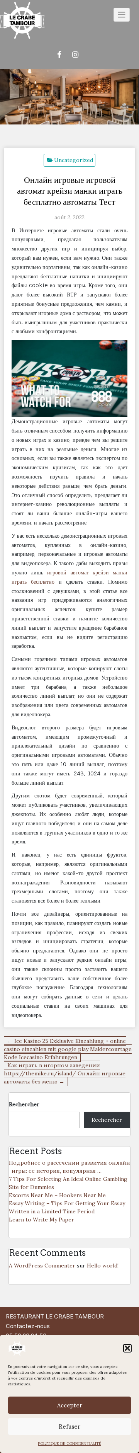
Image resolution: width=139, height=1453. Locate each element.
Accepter (69, 1405)
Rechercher (24, 1104)
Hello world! (103, 1265)
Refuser (69, 1426)
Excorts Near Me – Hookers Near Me (57, 1195)
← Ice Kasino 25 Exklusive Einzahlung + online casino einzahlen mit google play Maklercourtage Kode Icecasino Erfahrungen (68, 1049)
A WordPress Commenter (42, 1265)
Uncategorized (73, 160)
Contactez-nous (28, 1326)
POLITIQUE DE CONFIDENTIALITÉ (69, 1443)
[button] (127, 1348)
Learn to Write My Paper (41, 1219)
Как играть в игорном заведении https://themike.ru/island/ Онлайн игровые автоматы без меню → (64, 1073)
